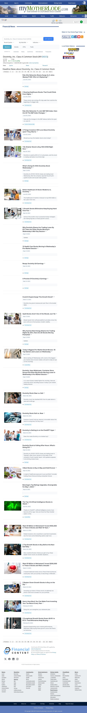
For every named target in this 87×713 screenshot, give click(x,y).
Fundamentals (53, 692)
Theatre (40, 675)
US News (24, 16)
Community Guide (30, 681)
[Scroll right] (84, 3)
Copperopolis (53, 688)
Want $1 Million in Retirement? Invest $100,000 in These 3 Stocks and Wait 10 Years (40, 527)
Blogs (27, 679)
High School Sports (18, 692)
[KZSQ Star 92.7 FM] (68, 53)
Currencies (30, 51)
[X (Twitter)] (5, 659)
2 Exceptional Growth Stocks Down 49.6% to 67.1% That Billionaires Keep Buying (39, 619)
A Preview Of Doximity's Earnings (35, 279)
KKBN (39, 690)
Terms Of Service (41, 654)
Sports (16, 3)
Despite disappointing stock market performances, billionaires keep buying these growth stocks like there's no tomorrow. (40, 628)
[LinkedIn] (13, 659)
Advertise (51, 703)
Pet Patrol (28, 686)
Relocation (53, 697)
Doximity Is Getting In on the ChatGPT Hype (39, 430)
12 (16, 71)
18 (34, 71)
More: (76, 672)
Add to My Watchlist (33, 63)
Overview (16, 51)
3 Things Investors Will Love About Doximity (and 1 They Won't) (39, 131)
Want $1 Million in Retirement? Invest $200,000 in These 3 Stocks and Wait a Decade (40, 564)
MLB (15, 683)
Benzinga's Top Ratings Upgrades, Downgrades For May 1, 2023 (40, 486)
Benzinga (26, 86)
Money (43, 16)
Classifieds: (66, 672)
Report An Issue (69, 703)
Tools (31, 47)
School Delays (5, 688)
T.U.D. (76, 684)
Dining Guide (58, 3)
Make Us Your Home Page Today (72, 32)
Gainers (26, 237)
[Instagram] (17, 659)
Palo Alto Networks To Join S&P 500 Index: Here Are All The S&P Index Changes (40, 112)
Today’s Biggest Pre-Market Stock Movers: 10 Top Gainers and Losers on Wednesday (39, 351)
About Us (23, 703)
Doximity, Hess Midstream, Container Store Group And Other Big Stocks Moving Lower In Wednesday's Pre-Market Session (39, 372)
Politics (3, 684)
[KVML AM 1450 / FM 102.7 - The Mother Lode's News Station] (73, 49)
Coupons (77, 688)
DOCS (44, 56)
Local (6, 16)
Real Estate (71, 3)
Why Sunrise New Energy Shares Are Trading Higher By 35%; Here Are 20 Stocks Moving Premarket (39, 333)
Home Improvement (55, 695)
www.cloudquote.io (36, 649)
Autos (64, 677)
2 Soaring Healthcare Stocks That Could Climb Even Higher (39, 93)
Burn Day (16, 674)
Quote (11, 65)
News (6, 3)
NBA (15, 684)
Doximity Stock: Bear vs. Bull (34, 393)
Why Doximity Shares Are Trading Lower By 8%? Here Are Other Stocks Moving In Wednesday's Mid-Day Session (38, 229)
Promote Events (67, 681)
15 (25, 71)
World (34, 16)
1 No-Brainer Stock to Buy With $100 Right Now (38, 148)
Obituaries (73, 16)
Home (15, 703)
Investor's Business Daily (29, 124)
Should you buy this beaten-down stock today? (37, 138)
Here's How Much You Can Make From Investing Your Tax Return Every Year (40, 602)
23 (46, 71)
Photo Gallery (78, 686)
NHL (15, 686)
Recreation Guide (30, 684)
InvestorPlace (27, 364)
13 (19, 71)
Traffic (52, 16)
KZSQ (39, 688)
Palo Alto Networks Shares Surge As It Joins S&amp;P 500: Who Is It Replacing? (38, 76)
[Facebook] (9, 659)
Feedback (33, 703)
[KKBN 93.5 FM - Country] (69, 57)
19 (36, 71)
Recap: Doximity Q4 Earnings (34, 263)
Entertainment (43, 3)
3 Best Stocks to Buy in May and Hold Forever (40, 468)
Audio (76, 674)
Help (60, 703)
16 (28, 71)
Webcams (62, 16)
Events (27, 674)
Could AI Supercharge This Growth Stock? (39, 297)
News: (3, 672)
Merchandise (66, 675)
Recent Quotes (8, 42)
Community (28, 3)
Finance (52, 693)
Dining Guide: (54, 672)
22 (44, 71)
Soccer (15, 688)
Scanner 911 (78, 675)
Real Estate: (54, 690)
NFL (15, 681)
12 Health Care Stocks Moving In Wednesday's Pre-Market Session (39, 247)
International (39, 51)
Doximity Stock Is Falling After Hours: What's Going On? (39, 446)
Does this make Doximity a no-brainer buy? (36, 436)
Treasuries (48, 51)
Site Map (42, 703)
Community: (29, 672)
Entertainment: (43, 672)
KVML (39, 686)
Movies (40, 674)
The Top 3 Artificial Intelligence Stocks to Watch (38, 503)
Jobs (64, 674)
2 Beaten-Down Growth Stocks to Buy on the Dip (39, 583)
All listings (52, 674)
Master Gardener (54, 699)
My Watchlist (22, 42)
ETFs (24, 47)
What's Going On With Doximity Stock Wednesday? (36, 167)
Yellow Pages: (78, 690)
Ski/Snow (16, 677)
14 (22, 71)
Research (45, 65)
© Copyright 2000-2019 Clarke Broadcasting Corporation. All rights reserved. (43, 711)
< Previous (5, 71)
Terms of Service (38, 708)
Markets (7, 47)
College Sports (17, 690)
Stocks (16, 47)
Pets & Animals (66, 686)
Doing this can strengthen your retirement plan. (37, 609)
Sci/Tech (4, 690)
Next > (50, 71)
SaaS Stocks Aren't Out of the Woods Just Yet (40, 314)
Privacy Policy (49, 708)
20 (39, 71)
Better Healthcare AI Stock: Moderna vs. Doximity (37, 191)
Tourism (4, 691)
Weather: (16, 672)
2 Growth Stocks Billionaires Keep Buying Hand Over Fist (40, 209)
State (15, 16)
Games (40, 679)
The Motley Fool (28, 105)
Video (76, 679)
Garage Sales (66, 684)
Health (27, 677)
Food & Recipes (42, 681)
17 (31, 71)
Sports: (16, 679)
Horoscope (41, 677)
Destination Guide (30, 683)
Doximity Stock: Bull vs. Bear (34, 413)
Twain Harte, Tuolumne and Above (53, 681)
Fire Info (28, 688)
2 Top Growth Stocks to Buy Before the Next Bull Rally (38, 546)
